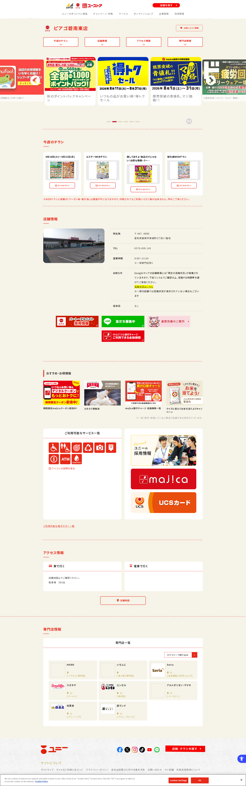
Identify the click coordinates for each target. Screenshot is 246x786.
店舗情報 (102, 40)
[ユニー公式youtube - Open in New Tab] (149, 750)
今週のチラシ (61, 40)
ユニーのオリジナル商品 (75, 13)
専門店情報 (185, 40)
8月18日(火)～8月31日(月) (60, 156)
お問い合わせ (155, 769)
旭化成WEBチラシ (176, 156)
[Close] (241, 780)
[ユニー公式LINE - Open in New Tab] (157, 750)
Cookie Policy (41, 781)
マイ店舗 (169, 769)
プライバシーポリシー (97, 769)
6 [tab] (137, 121)
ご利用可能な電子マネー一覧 (59, 526)
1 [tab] (109, 121)
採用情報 (179, 13)
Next (211, 80)
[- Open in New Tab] (62, 176)
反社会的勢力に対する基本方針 (128, 769)
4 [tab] (126, 121)
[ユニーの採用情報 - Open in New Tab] (163, 450)
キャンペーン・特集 (103, 13)
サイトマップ (47, 769)
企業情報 (164, 13)
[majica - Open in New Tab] (163, 479)
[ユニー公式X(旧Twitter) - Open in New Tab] (127, 750)
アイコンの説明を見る (63, 468)
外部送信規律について (188, 769)
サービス (123, 13)
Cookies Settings (178, 780)
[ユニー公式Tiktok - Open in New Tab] (142, 750)
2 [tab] (114, 121)
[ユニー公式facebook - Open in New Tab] (120, 750)
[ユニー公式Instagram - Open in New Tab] (135, 750)
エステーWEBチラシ (96, 156)
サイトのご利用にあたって (69, 769)
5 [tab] (131, 121)
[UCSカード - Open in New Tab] (163, 502)
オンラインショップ (143, 13)
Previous (35, 80)
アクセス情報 (144, 40)
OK (199, 780)
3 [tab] (120, 121)
